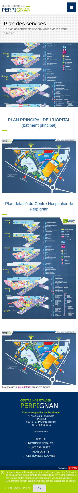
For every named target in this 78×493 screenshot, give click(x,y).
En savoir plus (19, 488)
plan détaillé (24, 387)
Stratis (73, 468)
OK (39, 488)
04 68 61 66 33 (43, 425)
